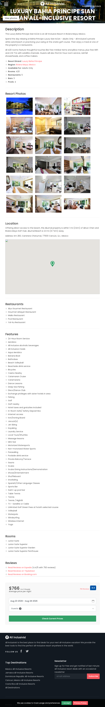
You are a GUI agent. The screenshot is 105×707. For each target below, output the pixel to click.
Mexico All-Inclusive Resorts (18, 669)
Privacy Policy (80, 703)
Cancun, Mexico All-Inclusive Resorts (22, 680)
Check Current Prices (52, 618)
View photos (11, 18)
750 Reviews (84, 589)
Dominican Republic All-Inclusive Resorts (24, 676)
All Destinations (12, 687)
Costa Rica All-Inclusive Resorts (20, 684)
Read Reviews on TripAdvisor (21, 571)
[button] (52, 264)
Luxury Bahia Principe (32, 61)
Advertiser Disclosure (91, 6)
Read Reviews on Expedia (20, 567)
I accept (66, 703)
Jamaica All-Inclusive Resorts (19, 672)
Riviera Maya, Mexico (26, 64)
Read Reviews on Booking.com (22, 574)
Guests (16, 608)
